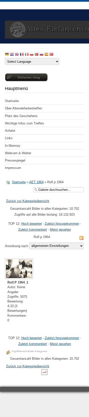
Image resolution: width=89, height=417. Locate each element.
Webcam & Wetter (18, 153)
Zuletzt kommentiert (32, 229)
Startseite (12, 101)
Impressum (13, 168)
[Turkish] (51, 54)
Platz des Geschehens (21, 116)
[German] (7, 54)
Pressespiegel (15, 160)
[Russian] (42, 54)
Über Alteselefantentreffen (23, 108)
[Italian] (27, 54)
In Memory (12, 146)
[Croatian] (12, 54)
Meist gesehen (60, 229)
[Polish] (32, 54)
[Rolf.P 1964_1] (18, 269)
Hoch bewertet (31, 223)
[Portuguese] (37, 54)
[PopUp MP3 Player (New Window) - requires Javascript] (26, 80)
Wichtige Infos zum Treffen (24, 123)
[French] (22, 54)
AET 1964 (36, 182)
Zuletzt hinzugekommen (62, 223)
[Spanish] (46, 54)
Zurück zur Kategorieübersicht (27, 201)
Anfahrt (10, 131)
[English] (17, 54)
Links (9, 138)
